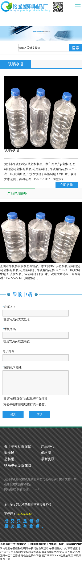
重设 (39, 414)
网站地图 (5, 548)
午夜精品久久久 (58, 548)
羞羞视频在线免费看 (53, 552)
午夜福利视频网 (19, 548)
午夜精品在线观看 (38, 548)
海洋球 (9, 453)
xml (36, 489)
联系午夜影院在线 (17, 465)
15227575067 (24, 513)
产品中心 (47, 446)
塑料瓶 (46, 453)
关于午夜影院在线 (17, 446)
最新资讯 (47, 459)
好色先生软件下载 (31, 555)
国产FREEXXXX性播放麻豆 (57, 555)
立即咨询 (66, 185)
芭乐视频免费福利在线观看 (26, 552)
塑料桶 (9, 459)
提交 (13, 414)
